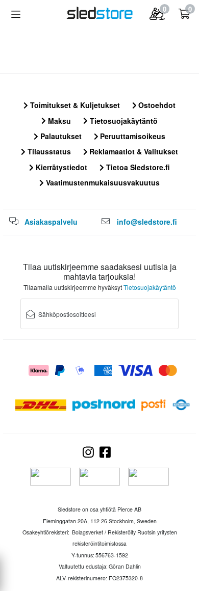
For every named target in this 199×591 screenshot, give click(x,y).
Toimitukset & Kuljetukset (74, 105)
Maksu (58, 121)
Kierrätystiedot (60, 167)
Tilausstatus (48, 151)
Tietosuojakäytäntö (123, 121)
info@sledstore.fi (147, 222)
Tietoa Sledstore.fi (137, 167)
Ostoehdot (156, 105)
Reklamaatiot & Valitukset (132, 151)
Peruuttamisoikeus (131, 136)
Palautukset (60, 136)
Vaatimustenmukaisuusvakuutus (102, 182)
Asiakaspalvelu (51, 222)
